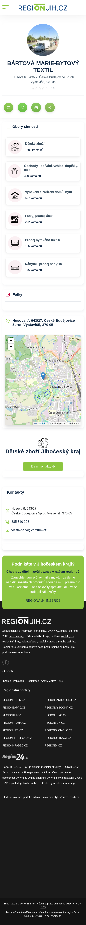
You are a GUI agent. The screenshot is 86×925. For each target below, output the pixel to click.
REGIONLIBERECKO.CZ (17, 737)
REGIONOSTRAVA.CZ (58, 737)
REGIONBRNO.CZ (55, 715)
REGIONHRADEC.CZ (15, 745)
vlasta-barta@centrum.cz (29, 530)
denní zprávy (16, 636)
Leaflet (41, 423)
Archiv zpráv (48, 680)
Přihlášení (19, 680)
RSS (60, 680)
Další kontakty (41, 466)
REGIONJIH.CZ (11, 715)
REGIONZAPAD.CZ (13, 707)
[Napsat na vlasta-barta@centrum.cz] (36, 107)
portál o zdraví (31, 797)
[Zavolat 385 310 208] (22, 107)
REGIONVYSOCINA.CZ (59, 707)
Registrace (33, 680)
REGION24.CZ (53, 745)
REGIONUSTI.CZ (12, 730)
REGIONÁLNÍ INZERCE (43, 600)
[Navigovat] (8, 107)
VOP (78, 903)
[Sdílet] (50, 107)
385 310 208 (20, 521)
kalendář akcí (29, 641)
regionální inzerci (60, 646)
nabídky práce (47, 641)
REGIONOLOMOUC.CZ (58, 730)
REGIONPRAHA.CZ (14, 722)
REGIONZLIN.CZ (55, 722)
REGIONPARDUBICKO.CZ (60, 700)
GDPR (70, 903)
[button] (43, 376)
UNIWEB (21, 777)
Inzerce (6, 680)
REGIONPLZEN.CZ (13, 700)
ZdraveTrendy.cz (70, 797)
